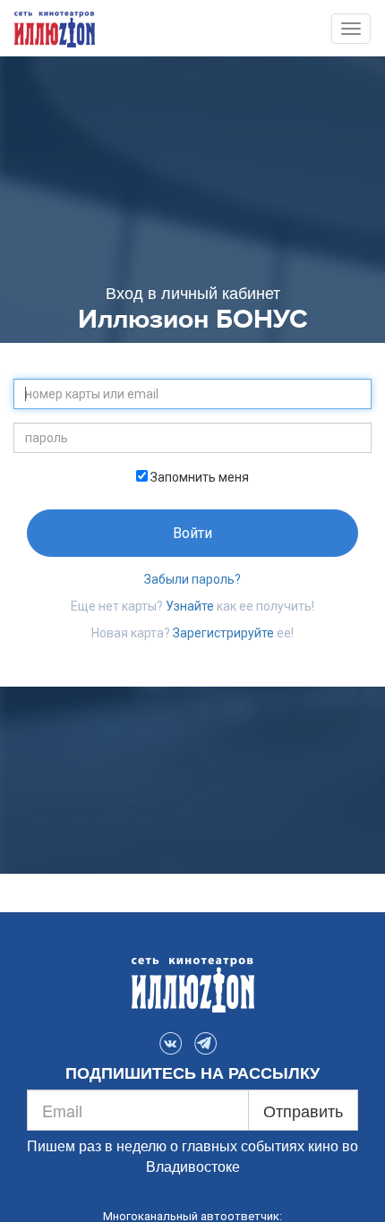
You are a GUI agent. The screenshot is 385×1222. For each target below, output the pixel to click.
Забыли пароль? (192, 579)
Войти (192, 533)
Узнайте (190, 606)
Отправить (303, 1110)
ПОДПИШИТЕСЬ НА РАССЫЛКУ (192, 1073)
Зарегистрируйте (223, 633)
